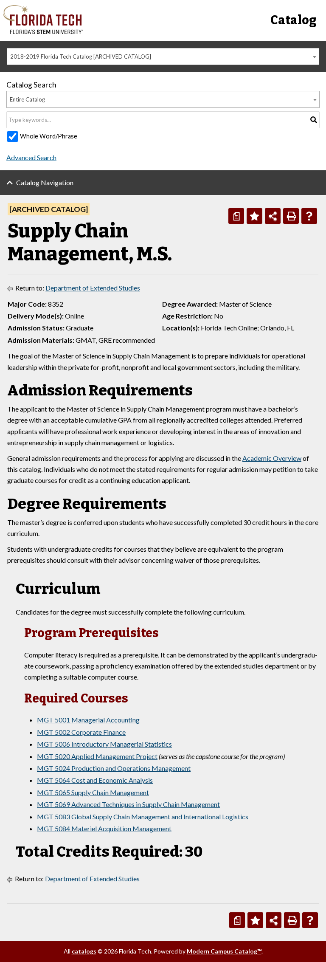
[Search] (314, 119)
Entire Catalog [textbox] (27, 99)
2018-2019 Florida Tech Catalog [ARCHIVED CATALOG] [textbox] (80, 56)
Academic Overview (271, 458)
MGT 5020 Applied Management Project (97, 756)
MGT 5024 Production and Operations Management (114, 768)
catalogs (84, 951)
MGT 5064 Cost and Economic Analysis (95, 780)
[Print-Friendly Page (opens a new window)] (291, 216)
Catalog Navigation (44, 182)
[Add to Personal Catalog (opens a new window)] (254, 216)
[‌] (43, 31)
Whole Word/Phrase (48, 136)
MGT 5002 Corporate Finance (81, 732)
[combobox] (163, 56)
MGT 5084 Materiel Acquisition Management (104, 828)
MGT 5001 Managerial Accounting (88, 720)
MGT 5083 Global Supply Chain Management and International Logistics (142, 816)
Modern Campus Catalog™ (224, 951)
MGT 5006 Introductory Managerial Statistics (104, 744)
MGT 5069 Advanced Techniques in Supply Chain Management (128, 804)
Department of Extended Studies (92, 288)
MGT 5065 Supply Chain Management (93, 792)
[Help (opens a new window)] (309, 216)
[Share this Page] (273, 216)
